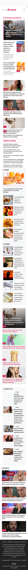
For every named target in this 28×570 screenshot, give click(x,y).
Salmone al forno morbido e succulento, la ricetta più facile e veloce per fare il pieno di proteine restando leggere (19, 235)
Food (18, 71)
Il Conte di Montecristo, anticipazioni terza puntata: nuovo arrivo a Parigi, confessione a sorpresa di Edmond (13, 161)
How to (5, 89)
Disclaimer (23, 542)
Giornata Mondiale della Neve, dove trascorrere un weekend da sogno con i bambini (18, 251)
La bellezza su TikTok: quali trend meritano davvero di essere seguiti (18, 441)
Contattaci (23, 560)
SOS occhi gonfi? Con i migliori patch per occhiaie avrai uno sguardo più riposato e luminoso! (13, 380)
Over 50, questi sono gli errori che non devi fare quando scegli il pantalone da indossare (12, 131)
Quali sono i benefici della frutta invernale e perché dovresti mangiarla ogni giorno (19, 211)
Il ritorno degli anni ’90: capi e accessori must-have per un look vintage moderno (12, 151)
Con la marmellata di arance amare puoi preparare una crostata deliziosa (13, 190)
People (5, 108)
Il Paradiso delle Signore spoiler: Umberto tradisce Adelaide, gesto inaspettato (12, 113)
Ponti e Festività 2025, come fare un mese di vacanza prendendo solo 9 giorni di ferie (18, 297)
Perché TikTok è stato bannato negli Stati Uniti (19, 430)
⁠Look (5, 126)
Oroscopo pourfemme (12, 18)
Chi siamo (4, 542)
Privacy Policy (17, 542)
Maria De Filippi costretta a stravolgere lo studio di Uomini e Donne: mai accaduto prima (12, 145)
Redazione (10, 542)
